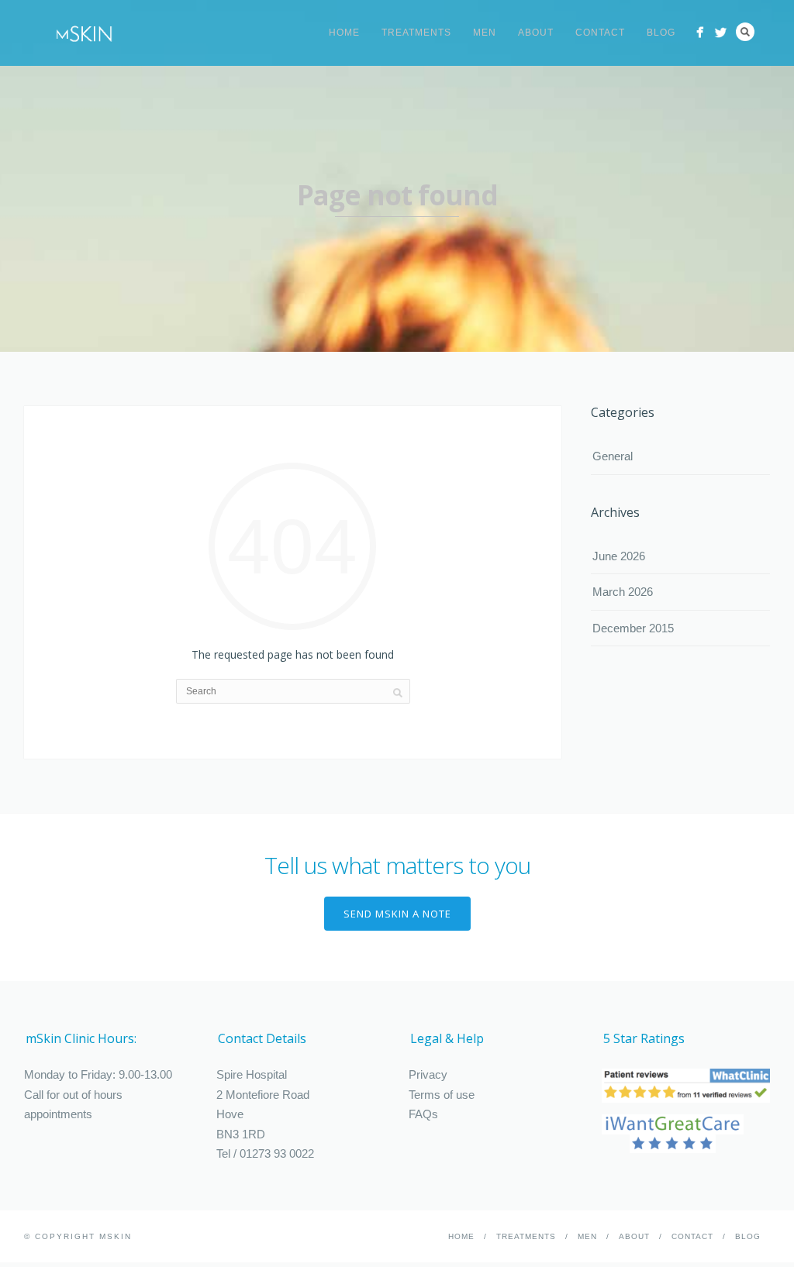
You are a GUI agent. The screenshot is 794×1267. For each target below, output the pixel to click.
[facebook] (699, 32)
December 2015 (633, 628)
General (612, 456)
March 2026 (622, 591)
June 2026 (618, 556)
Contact (600, 32)
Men (484, 32)
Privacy (428, 1074)
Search (745, 31)
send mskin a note (397, 914)
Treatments (416, 32)
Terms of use (442, 1094)
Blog (661, 32)
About (536, 32)
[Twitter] (720, 32)
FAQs (423, 1114)
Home (344, 32)
